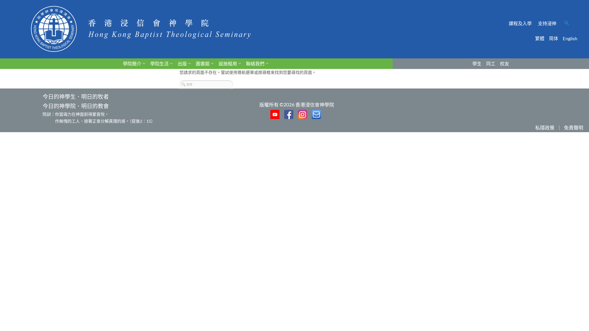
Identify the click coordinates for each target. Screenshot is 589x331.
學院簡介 (132, 63)
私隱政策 (544, 127)
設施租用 (228, 63)
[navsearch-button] (566, 23)
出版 (182, 63)
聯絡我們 (255, 63)
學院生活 (159, 63)
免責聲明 (573, 127)
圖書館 (203, 63)
